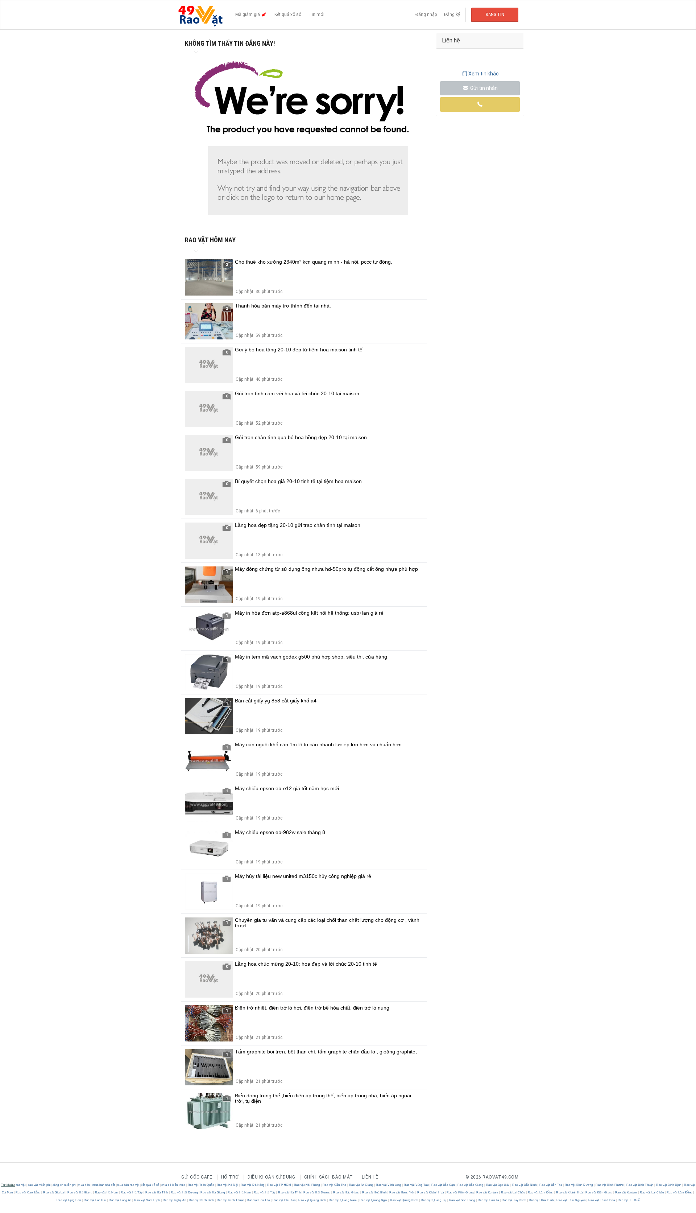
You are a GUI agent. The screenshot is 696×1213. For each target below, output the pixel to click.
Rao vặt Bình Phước (610, 1185)
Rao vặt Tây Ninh (514, 1200)
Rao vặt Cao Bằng (27, 1192)
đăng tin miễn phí (64, 1185)
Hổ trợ (230, 1177)
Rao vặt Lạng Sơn (69, 1200)
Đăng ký (452, 14)
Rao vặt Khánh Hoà (431, 1192)
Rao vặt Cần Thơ (334, 1185)
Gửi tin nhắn (483, 88)
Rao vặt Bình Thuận (639, 1185)
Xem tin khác (483, 74)
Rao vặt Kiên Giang (460, 1192)
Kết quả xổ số (287, 14)
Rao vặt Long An (120, 1200)
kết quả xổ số (150, 1185)
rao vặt (21, 1185)
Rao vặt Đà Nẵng (253, 1185)
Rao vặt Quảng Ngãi (373, 1200)
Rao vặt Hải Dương (184, 1192)
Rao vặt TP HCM (279, 1185)
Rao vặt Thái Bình (541, 1200)
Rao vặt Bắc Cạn (443, 1185)
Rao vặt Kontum (487, 1192)
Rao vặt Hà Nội (227, 1185)
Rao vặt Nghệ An (174, 1200)
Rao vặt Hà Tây (132, 1192)
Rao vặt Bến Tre (550, 1185)
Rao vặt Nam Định (147, 1200)
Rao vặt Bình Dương (579, 1185)
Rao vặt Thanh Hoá (601, 1200)
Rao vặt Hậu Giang (346, 1192)
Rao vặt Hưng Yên (401, 1192)
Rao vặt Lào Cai (95, 1200)
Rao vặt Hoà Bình (374, 1192)
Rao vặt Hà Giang (80, 1192)
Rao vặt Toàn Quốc (201, 1185)
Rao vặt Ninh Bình (201, 1200)
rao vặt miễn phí (39, 1185)
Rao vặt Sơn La (488, 1200)
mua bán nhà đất (103, 1185)
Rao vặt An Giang (361, 1185)
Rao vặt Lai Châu (513, 1192)
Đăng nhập (426, 14)
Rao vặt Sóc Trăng (462, 1200)
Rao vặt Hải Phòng (307, 1185)
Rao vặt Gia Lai (54, 1192)
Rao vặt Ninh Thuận (230, 1200)
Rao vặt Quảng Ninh (404, 1200)
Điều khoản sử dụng (271, 1177)
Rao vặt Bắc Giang (470, 1185)
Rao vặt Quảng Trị (433, 1200)
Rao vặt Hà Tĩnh (156, 1192)
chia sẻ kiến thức (173, 1185)
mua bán (84, 1185)
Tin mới (316, 14)
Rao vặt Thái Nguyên (571, 1200)
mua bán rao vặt (128, 1185)
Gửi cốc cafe (196, 1177)
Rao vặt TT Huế (628, 1200)
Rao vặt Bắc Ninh (524, 1185)
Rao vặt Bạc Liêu (497, 1185)
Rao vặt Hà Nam (106, 1192)
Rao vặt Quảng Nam (343, 1200)
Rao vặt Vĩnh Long (388, 1185)
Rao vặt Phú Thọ (258, 1200)
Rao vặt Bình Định (669, 1185)
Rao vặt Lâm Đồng (540, 1192)
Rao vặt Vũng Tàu (416, 1185)
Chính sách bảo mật (328, 1177)
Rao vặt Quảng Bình (312, 1200)
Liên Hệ (370, 1177)
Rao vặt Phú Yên (284, 1200)
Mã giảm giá (248, 14)
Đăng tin (495, 14)
